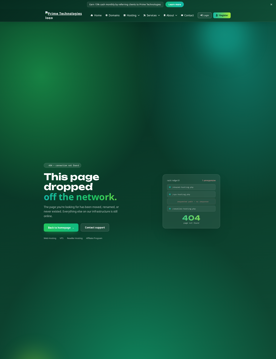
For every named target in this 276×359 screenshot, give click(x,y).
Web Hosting (50, 238)
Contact (189, 15)
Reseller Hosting (75, 238)
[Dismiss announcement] (271, 4)
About (170, 15)
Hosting (131, 15)
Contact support (95, 227)
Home (98, 15)
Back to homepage (61, 227)
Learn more (175, 4)
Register (223, 15)
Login (206, 15)
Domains (114, 15)
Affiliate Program (94, 238)
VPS (61, 238)
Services (152, 15)
